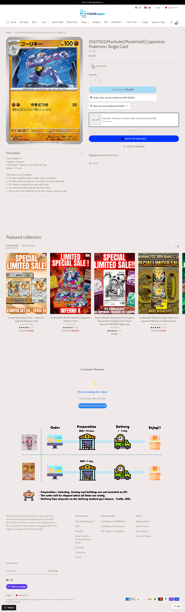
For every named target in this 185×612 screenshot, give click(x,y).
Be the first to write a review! (92, 405)
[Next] (112, 2)
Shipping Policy (143, 521)
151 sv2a (92, 51)
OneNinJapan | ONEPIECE (113, 521)
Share (95, 163)
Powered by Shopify (13, 602)
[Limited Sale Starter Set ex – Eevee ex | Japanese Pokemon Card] (26, 283)
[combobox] (147, 7)
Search (78, 557)
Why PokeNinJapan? (84, 521)
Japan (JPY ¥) (172, 8)
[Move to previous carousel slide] (170, 220)
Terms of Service (143, 536)
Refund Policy (142, 526)
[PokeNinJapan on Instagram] (140, 7)
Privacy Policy (142, 531)
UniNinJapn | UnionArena (113, 526)
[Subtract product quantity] (91, 80)
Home (8, 32)
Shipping (93, 155)
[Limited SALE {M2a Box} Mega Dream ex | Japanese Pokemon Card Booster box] (158, 283)
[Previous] (73, 2)
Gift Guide (79, 547)
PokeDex (79, 531)
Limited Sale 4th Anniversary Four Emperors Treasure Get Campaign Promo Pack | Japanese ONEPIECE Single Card (114, 321)
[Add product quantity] (99, 80)
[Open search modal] (7, 22)
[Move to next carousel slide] (176, 220)
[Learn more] (127, 106)
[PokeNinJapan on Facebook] (136, 7)
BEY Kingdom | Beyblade (112, 531)
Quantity (93, 74)
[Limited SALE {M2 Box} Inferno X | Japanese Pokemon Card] (70, 283)
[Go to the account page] (171, 22)
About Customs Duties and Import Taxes (83, 539)
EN (149, 7)
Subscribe (53, 571)
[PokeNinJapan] (92, 13)
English (158, 8)
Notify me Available (135, 138)
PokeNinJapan (25, 599)
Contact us (80, 552)
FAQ (77, 526)
